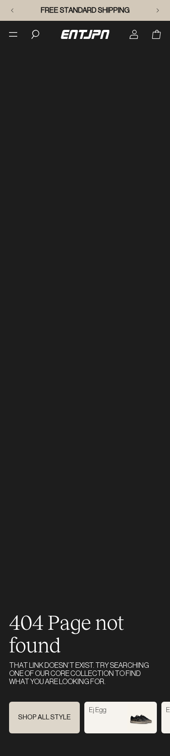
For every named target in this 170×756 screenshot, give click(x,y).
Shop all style (44, 717)
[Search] (35, 34)
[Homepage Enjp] (85, 34)
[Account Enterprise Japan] (133, 34)
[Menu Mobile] (13, 34)
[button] (156, 34)
